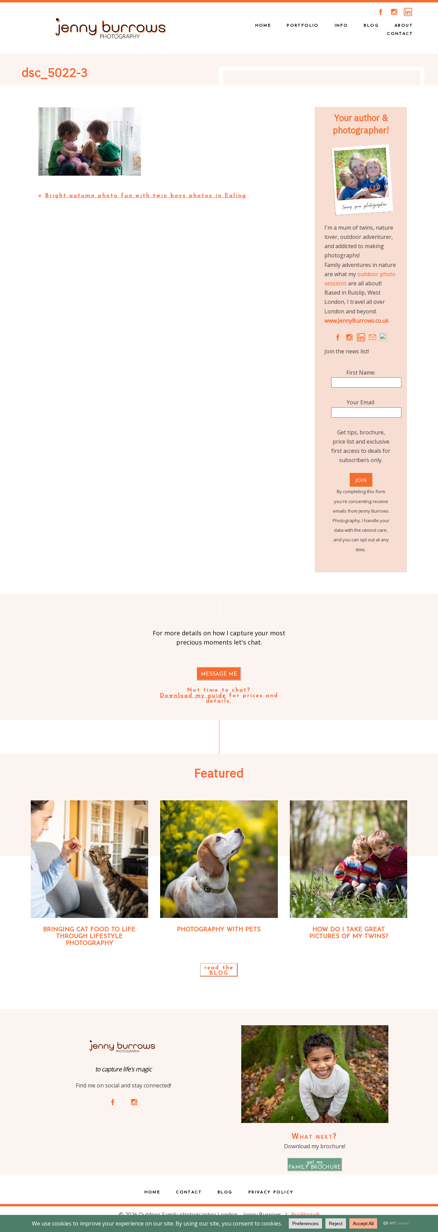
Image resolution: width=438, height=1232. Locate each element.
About (404, 26)
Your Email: (361, 402)
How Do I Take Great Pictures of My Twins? (348, 933)
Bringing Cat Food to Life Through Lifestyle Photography (89, 937)
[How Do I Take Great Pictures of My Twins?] (349, 859)
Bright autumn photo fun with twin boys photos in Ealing (145, 196)
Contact (400, 34)
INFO (341, 26)
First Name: (360, 372)
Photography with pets (219, 930)
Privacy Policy (271, 1192)
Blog (371, 26)
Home (152, 1192)
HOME (263, 26)
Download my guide (193, 696)
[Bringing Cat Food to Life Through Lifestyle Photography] (90, 859)
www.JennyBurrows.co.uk (356, 320)
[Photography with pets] (219, 859)
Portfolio (303, 26)
